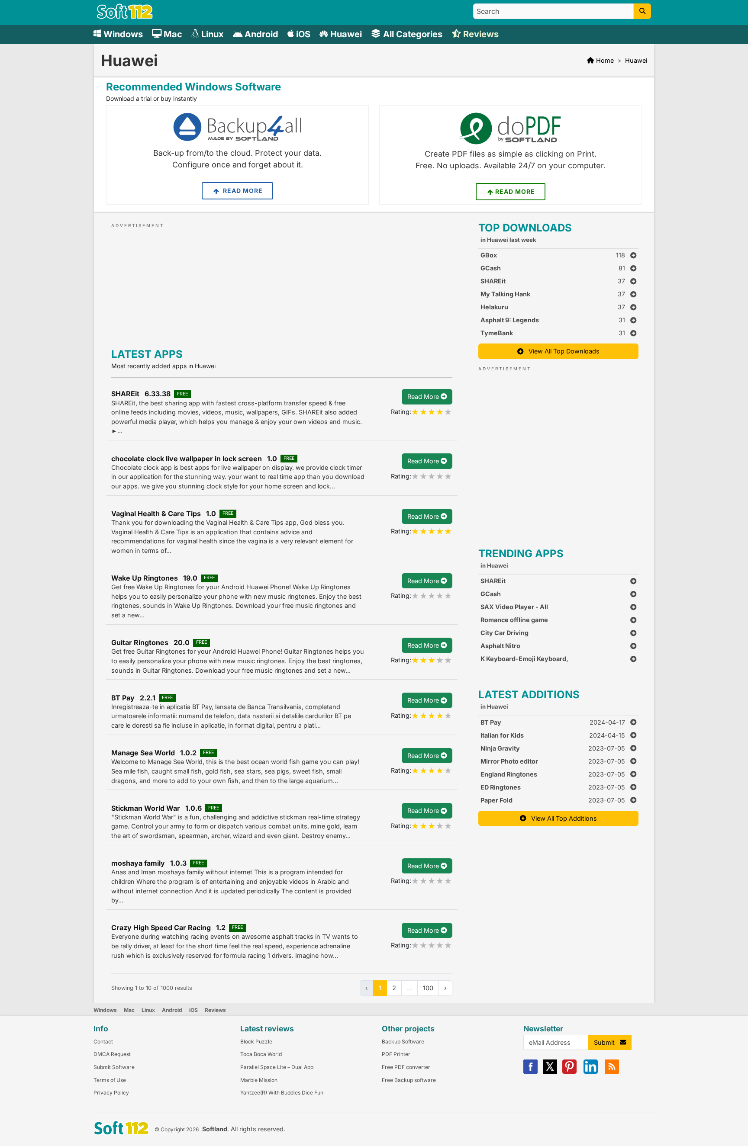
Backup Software (403, 1041)
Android (172, 1010)
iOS (193, 1010)
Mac (129, 1010)
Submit (607, 1042)
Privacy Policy (111, 1092)
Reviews (215, 1010)
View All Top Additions (561, 818)
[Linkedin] (591, 1072)
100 (428, 988)
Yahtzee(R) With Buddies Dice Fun (281, 1092)
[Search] (642, 11)
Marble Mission (258, 1080)
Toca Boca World (261, 1054)
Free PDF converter (406, 1067)
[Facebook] (530, 1072)
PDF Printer (396, 1054)
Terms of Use (110, 1080)
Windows (105, 1010)
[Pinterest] (569, 1072)
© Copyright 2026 (177, 1129)
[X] (550, 1072)
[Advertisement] (281, 284)
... (409, 988)
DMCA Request (112, 1054)
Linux (148, 1010)
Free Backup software (409, 1080)
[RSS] (612, 1072)
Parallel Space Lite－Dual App (276, 1067)
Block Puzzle (256, 1041)
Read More (242, 190)
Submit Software (114, 1067)
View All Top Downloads (561, 351)
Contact (103, 1041)
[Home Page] (125, 16)
